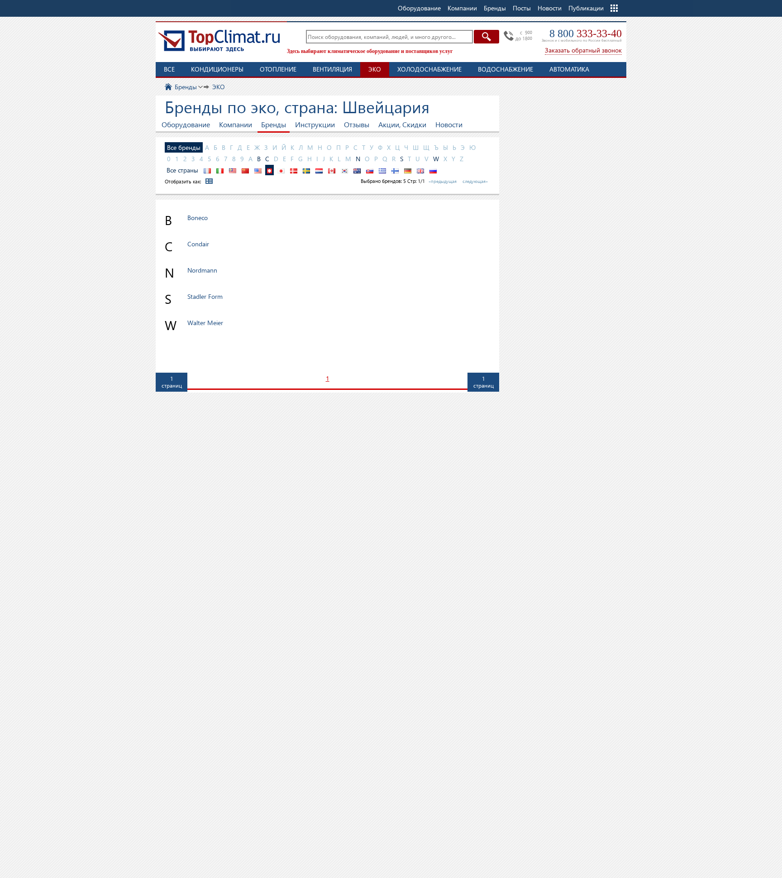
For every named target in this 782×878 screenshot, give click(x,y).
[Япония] (281, 170)
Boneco (197, 217)
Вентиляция (332, 69)
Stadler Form (205, 296)
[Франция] (207, 170)
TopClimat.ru (219, 40)
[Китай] (245, 170)
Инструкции (315, 124)
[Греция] (382, 170)
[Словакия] (369, 170)
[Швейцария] (269, 170)
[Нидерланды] (319, 170)
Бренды (273, 124)
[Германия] (407, 170)
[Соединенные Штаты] (258, 170)
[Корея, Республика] (344, 170)
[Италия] (220, 170)
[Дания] (293, 170)
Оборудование (186, 124)
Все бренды (183, 147)
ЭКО (374, 69)
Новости (550, 8)
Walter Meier (205, 322)
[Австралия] (357, 170)
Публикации (586, 8)
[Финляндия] (395, 170)
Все (169, 69)
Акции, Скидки (402, 124)
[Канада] (331, 170)
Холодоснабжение (429, 69)
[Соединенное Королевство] (420, 170)
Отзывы (356, 124)
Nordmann (202, 270)
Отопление (278, 69)
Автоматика (569, 69)
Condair (198, 244)
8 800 (585, 33)
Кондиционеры (217, 69)
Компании (235, 124)
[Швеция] (306, 170)
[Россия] (433, 170)
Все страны (182, 170)
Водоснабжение (505, 69)
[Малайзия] (232, 170)
